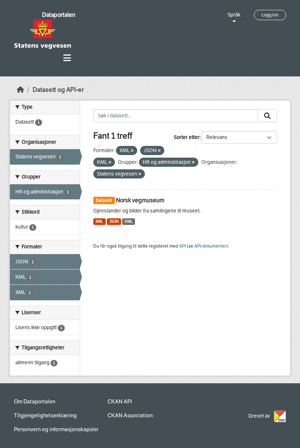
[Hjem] (20, 90)
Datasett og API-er (58, 90)
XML (99, 221)
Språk (234, 15)
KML (129, 221)
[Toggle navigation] (67, 58)
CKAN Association (130, 415)
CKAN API (120, 401)
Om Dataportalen (34, 401)
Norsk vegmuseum (140, 200)
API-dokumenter (210, 246)
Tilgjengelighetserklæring (45, 415)
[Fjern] (132, 150)
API (182, 246)
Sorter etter (186, 137)
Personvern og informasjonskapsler (56, 429)
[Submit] (267, 116)
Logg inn (270, 15)
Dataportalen (58, 14)
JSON (114, 221)
